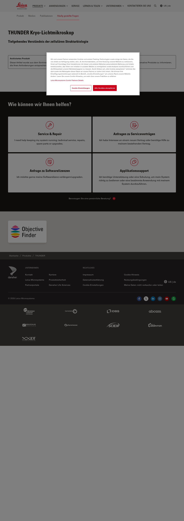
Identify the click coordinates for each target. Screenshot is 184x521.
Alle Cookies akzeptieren (105, 88)
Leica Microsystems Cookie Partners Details (67, 80)
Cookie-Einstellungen (81, 88)
